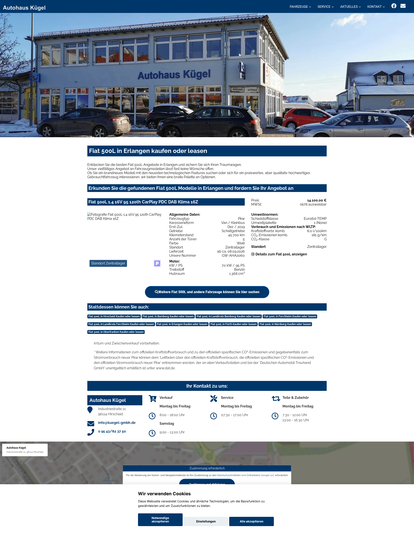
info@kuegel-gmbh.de (117, 423)
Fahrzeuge (299, 7)
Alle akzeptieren (251, 521)
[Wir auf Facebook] (394, 6)
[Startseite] (26, 7)
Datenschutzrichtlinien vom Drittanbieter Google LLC (245, 475)
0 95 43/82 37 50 (112, 431)
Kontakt (374, 7)
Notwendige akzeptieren (160, 519)
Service (324, 7)
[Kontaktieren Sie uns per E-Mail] (403, 6)
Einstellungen (206, 521)
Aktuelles (349, 7)
